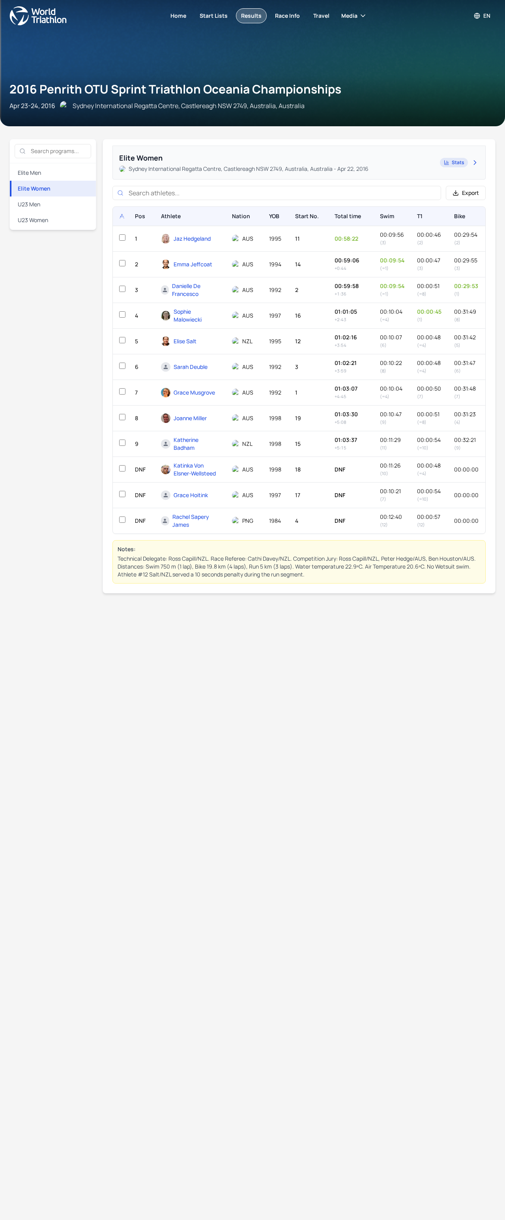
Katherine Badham (186, 443)
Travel (321, 15)
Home (178, 15)
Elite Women (34, 188)
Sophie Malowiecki (188, 315)
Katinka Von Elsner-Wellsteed (195, 469)
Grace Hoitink (191, 495)
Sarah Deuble (191, 366)
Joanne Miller (190, 418)
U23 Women (33, 220)
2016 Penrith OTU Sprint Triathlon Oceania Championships (175, 89)
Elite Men (29, 172)
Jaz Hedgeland (192, 238)
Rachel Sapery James (190, 520)
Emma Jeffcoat (193, 264)
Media (349, 15)
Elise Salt (185, 341)
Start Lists (214, 15)
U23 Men (29, 204)
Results (251, 15)
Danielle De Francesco (186, 290)
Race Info (287, 15)
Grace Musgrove (194, 392)
